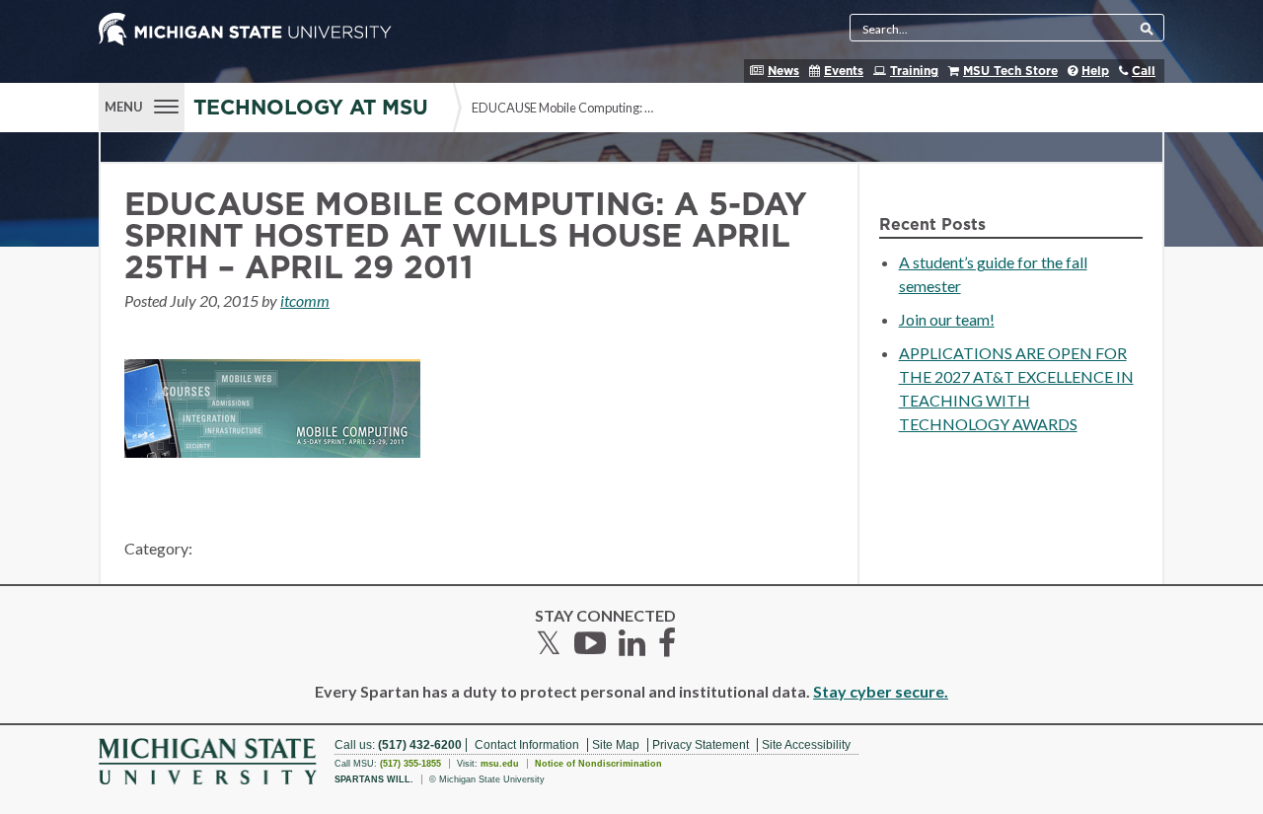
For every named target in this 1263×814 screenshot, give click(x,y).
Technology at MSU (310, 108)
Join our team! (947, 319)
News (783, 71)
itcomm (305, 300)
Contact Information (527, 745)
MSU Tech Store (1010, 71)
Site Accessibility (806, 745)
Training (914, 71)
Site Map (615, 745)
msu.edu (500, 764)
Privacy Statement (700, 745)
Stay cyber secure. (880, 691)
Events (843, 71)
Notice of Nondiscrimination (598, 764)
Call (1143, 71)
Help (1095, 71)
